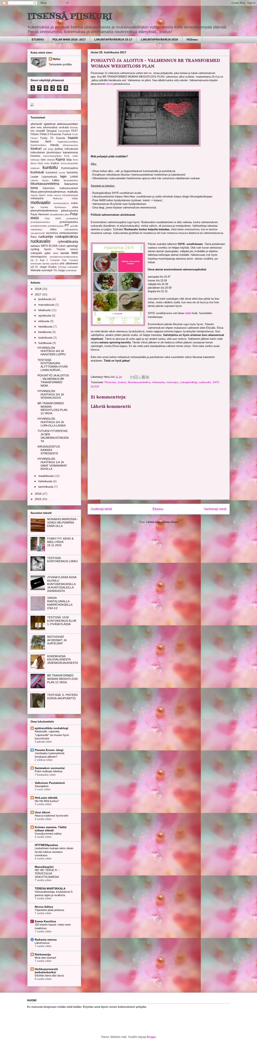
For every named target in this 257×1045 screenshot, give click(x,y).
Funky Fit (46, 138)
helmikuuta (45, 481)
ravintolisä (52, 233)
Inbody (54, 145)
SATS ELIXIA (49, 245)
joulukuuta (45, 299)
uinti (61, 263)
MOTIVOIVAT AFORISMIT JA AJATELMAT (56, 640)
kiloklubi (51, 160)
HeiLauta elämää (46, 797)
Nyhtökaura (60, 207)
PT (67, 225)
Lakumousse (42, 942)
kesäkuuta (45, 332)
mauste (34, 195)
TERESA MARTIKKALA (50, 888)
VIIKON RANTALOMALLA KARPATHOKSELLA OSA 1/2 (59, 602)
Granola (60, 138)
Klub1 (40, 163)
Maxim (42, 195)
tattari (55, 253)
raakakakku (36, 229)
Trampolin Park (58, 260)
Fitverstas (110, 382)
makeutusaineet (68, 188)
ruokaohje (45, 237)
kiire (43, 159)
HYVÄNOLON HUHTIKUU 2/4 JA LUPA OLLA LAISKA (52, 422)
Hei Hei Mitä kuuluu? (47, 800)
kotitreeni (35, 168)
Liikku (55, 180)
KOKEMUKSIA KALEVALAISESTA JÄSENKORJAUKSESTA (62, 660)
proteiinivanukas (56, 226)
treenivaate (36, 263)
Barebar (74, 127)
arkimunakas (50, 127)
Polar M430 (53, 218)
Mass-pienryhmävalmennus (48, 191)
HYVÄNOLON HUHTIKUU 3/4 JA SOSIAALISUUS (51, 394)
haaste (73, 138)
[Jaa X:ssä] (140, 377)
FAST (74, 130)
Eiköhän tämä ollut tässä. (49, 975)
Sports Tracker (54, 249)
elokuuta (44, 321)
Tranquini (73, 260)
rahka (53, 229)
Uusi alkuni (42, 812)
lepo (63, 176)
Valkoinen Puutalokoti (50, 782)
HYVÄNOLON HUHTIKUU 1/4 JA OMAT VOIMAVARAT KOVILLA (52, 463)
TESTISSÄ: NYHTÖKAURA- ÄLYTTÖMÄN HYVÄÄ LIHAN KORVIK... (53, 365)
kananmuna (70, 152)
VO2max (192, 39)
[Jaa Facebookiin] (144, 377)
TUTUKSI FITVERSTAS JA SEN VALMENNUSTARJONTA (53, 436)
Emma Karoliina (45, 921)
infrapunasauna (70, 145)
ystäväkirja (71, 270)
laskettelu (72, 172)
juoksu (59, 148)
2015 (38, 499)
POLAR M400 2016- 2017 (69, 39)
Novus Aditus (44, 906)
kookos (55, 163)
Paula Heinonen (40, 214)
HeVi (48, 141)
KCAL (67, 156)
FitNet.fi (44, 134)
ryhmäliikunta (68, 242)
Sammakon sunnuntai (50, 768)
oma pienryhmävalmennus (54, 208)
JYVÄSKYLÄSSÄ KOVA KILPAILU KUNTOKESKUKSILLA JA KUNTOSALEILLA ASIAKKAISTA (61, 584)
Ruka (34, 236)
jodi (45, 149)
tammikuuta (46, 486)
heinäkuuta (45, 326)
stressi (74, 249)
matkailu (72, 191)
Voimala (36, 270)
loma (34, 188)
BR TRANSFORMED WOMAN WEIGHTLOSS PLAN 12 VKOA (52, 408)
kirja (69, 159)
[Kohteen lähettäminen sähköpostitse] (132, 377)
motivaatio (172, 382)
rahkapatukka (71, 229)
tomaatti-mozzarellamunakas (64, 257)
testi (74, 253)
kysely (62, 172)
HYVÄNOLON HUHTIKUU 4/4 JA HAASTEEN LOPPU (52, 351)
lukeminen (49, 188)
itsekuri (122, 382)
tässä (109, 83)
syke (47, 253)
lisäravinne (71, 183)
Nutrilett (44, 207)
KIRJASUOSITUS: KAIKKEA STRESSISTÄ (49, 450)
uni (32, 267)
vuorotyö (46, 270)
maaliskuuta (46, 475)
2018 (38, 288)
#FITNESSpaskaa (46, 845)
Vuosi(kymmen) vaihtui (48, 833)
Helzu (56, 59)
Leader (34, 176)
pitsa (67, 214)
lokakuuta (44, 310)
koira (47, 163)
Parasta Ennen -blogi (49, 750)
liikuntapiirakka (71, 180)
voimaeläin (73, 267)
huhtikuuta (45, 343)
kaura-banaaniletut (52, 156)
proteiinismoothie (39, 226)
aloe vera (36, 127)
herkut (35, 141)
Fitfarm (35, 134)
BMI (32, 131)
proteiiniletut (72, 218)
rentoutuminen (68, 232)
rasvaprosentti (38, 233)
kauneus (35, 156)
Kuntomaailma (69, 168)
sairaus (35, 245)
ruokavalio (205, 382)
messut (57, 195)
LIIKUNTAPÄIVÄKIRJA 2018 (159, 39)
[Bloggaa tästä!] (136, 377)
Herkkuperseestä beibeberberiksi (46, 970)
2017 (38, 294)
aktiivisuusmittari (67, 123)
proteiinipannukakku (40, 222)
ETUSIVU (38, 39)
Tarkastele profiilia (60, 64)
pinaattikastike (57, 214)
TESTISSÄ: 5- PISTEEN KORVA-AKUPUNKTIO (62, 696)
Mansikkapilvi (44, 866)
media (50, 195)
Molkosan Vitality (65, 198)
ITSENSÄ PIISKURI (69, 16)
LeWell (74, 176)
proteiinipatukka (69, 222)
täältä (188, 313)
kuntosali (37, 172)
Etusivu (158, 509)
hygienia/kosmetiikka (68, 141)
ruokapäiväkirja (188, 382)
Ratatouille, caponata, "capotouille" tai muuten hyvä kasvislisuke (52, 735)
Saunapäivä (41, 786)
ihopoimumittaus (38, 145)
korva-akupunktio (69, 163)
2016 (38, 493)
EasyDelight (64, 131)
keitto (75, 156)
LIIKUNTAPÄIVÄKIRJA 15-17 (113, 39)
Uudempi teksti (101, 509)
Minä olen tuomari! (45, 957)
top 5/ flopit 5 (39, 260)
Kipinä (60, 159)
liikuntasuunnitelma (139, 382)
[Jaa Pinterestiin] (147, 377)
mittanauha (158, 382)
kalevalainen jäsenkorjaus (46, 152)
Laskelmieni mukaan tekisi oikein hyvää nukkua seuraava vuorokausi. (54, 852)
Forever (66, 134)
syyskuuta (45, 315)
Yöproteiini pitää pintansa (49, 910)
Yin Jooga (59, 270)
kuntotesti (51, 172)
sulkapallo (36, 253)
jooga (50, 149)
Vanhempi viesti (215, 509)
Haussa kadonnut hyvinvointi (51, 815)
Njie (32, 207)
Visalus (52, 267)
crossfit (40, 130)
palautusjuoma (69, 210)
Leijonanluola (49, 176)
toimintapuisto (39, 256)
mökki (74, 203)
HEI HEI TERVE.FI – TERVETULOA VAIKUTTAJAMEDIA (47, 874)
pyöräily (74, 226)
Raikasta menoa (46, 939)
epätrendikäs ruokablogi (51, 728)
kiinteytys (35, 160)
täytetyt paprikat (50, 263)
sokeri (61, 246)
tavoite (65, 253)
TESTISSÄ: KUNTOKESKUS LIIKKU (62, 559)
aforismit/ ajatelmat (43, 123)
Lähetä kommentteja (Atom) (162, 522)
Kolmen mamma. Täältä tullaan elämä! (50, 829)
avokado (64, 127)
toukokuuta (45, 337)
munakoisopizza (61, 203)
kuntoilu (50, 167)
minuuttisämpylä (70, 195)
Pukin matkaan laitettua (48, 771)
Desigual (52, 130)
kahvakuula (71, 149)
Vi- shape (41, 267)
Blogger (151, 1036)
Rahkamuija (43, 954)
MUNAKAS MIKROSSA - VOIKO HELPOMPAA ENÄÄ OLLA (62, 522)
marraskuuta (46, 304)
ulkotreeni (71, 263)
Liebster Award (39, 180)
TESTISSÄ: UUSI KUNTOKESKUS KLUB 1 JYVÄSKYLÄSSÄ (61, 621)
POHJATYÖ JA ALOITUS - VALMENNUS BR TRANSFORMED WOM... (53, 380)
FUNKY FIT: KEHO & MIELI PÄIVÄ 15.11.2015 (60, 542)
